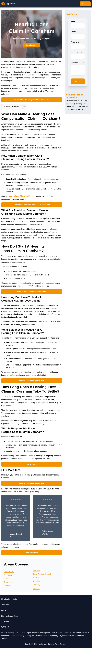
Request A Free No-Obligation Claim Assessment (31, 100)
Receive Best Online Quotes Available (31, 291)
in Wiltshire (21, 196)
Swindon (36, 581)
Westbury (36, 570)
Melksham (8, 575)
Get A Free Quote (31, 552)
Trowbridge (8, 582)
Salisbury (36, 585)
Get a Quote (30, 45)
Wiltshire (36, 588)
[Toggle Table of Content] (23, 107)
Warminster (37, 578)
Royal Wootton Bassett (42, 574)
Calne (6, 578)
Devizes (7, 586)
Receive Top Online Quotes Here (31, 380)
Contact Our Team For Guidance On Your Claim (32, 204)
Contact (85, 4)
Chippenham (9, 571)
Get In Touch (32, 464)
